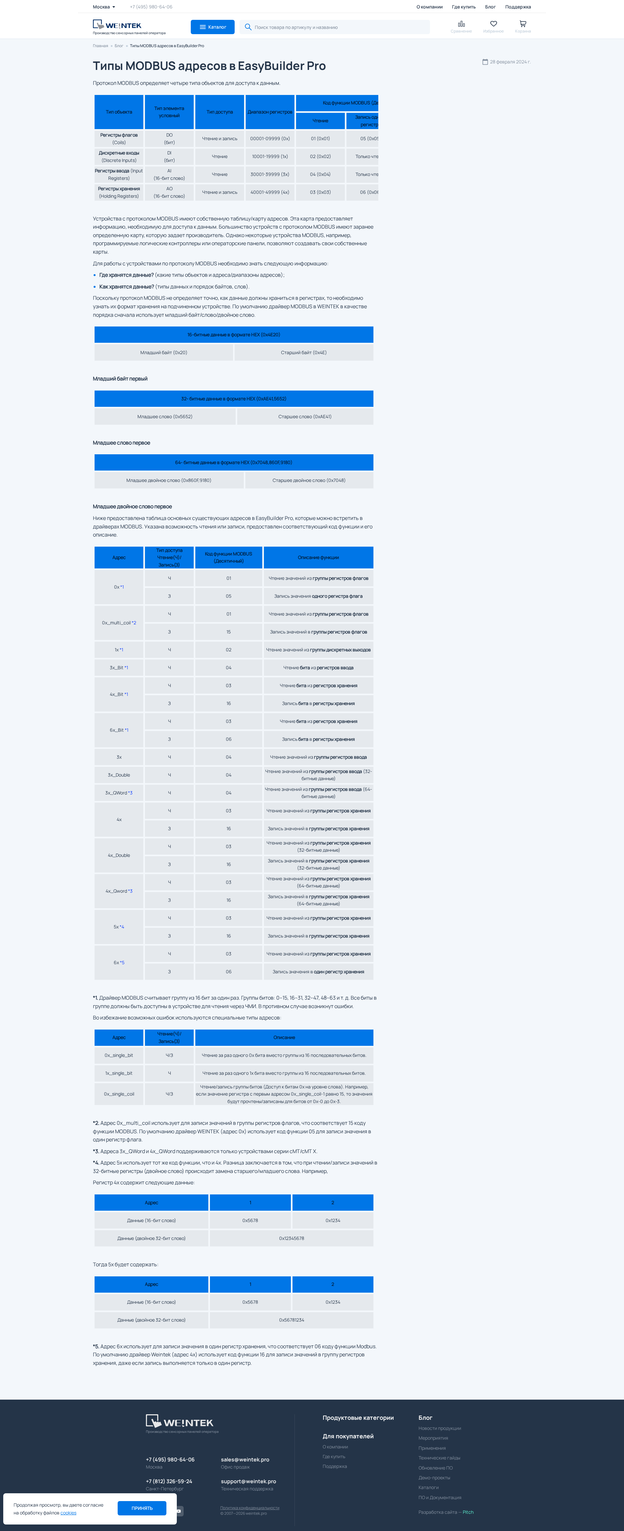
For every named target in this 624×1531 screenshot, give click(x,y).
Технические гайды (439, 1458)
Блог (490, 7)
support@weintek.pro (248, 1481)
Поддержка (518, 7)
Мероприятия (433, 1438)
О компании (430, 7)
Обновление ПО (436, 1468)
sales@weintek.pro (245, 1459)
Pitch (468, 1512)
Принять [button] (142, 1508)
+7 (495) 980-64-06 (151, 7)
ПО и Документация (440, 1497)
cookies (68, 1513)
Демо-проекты (434, 1477)
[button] (213, 27)
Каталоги (429, 1487)
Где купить (464, 7)
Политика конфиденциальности (250, 1508)
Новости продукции (440, 1428)
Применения (432, 1448)
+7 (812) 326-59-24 (169, 1481)
